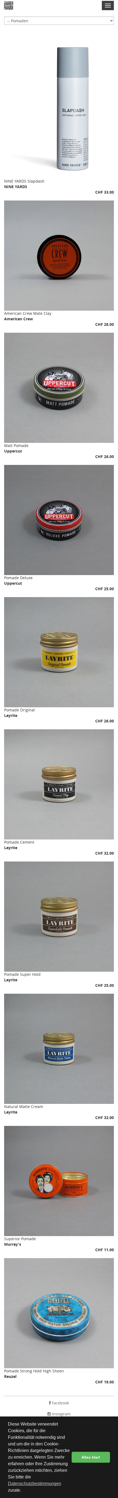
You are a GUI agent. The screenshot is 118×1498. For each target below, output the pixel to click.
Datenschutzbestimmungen (34, 1483)
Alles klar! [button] (91, 1457)
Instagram (61, 1413)
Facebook (60, 1402)
